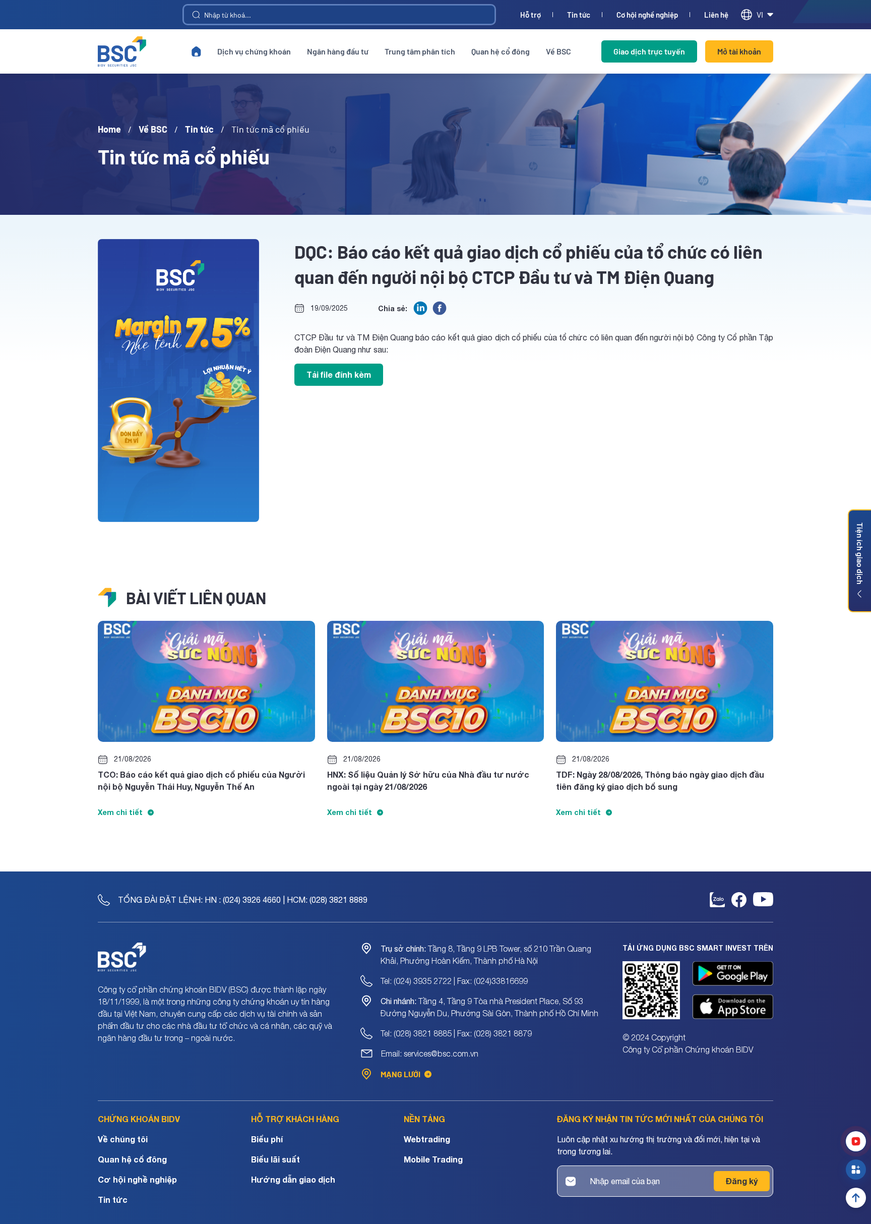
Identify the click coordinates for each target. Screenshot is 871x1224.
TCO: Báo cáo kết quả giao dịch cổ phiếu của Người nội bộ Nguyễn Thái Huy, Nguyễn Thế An (201, 780)
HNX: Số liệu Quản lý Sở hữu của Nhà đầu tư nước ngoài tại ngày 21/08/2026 (428, 780)
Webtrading (427, 1139)
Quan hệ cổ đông (500, 51)
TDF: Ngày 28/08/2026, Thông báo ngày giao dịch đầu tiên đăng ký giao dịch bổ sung (660, 780)
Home (109, 129)
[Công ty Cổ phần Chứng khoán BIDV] (122, 51)
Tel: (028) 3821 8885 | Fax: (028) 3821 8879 (456, 1033)
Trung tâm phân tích (420, 51)
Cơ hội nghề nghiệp (647, 15)
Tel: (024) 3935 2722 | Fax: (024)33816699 (454, 980)
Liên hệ (716, 15)
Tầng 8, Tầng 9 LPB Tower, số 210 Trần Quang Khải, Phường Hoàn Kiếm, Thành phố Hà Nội (486, 954)
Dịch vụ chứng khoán (254, 51)
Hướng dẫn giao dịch (293, 1179)
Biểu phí (267, 1139)
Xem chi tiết (120, 812)
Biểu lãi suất (275, 1159)
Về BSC (558, 51)
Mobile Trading (433, 1159)
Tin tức (578, 15)
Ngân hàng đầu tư (337, 51)
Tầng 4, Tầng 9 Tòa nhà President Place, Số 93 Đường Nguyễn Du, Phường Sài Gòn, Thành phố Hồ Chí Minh (489, 1007)
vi (760, 14)
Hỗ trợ (530, 15)
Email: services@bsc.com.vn (429, 1053)
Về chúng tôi (123, 1139)
